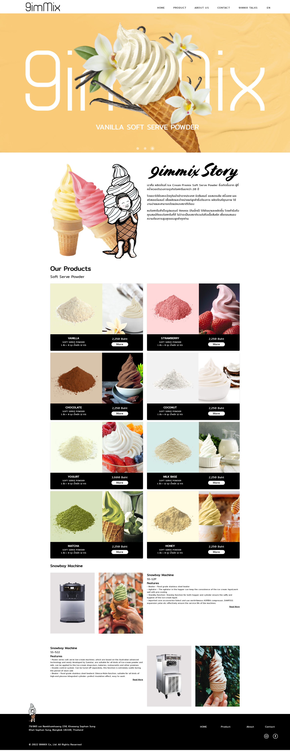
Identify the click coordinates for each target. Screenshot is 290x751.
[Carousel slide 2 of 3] (145, 148)
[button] (180, 7)
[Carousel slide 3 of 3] (152, 148)
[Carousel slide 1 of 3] (137, 148)
